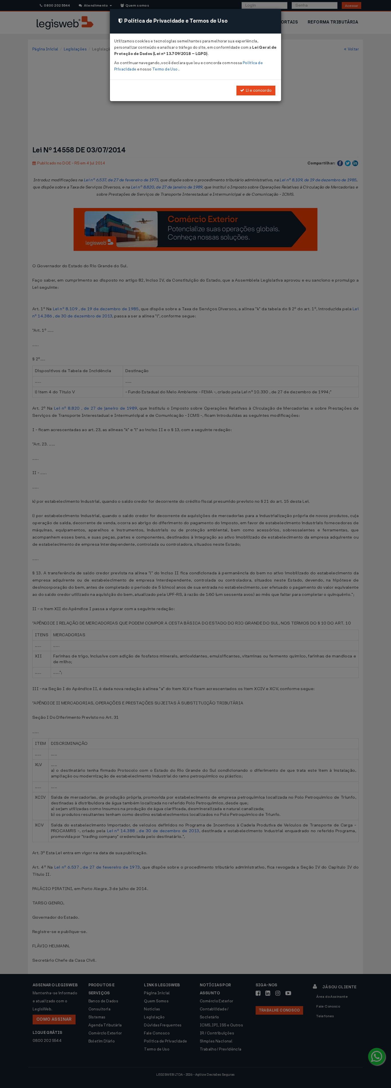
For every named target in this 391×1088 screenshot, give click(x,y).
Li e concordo (258, 90)
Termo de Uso (165, 69)
